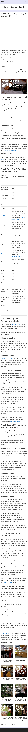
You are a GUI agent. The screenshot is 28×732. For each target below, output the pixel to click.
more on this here (17, 256)
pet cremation (16, 324)
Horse (3, 253)
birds (2, 159)
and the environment (10, 150)
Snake (3, 215)
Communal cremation (7, 358)
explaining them (15, 421)
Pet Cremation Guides (9, 724)
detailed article (7, 582)
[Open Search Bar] (26, 2)
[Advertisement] (14, 34)
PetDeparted (14, 7)
